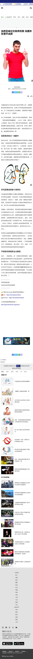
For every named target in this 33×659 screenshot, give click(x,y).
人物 (16, 597)
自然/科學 (16, 607)
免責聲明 (17, 651)
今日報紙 (16, 572)
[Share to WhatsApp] (19, 92)
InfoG (16, 587)
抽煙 (12, 371)
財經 (16, 585)
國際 (31, 17)
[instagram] (3, 627)
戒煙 (7, 371)
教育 (16, 614)
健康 (16, 602)
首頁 (2, 17)
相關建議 (4, 651)
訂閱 (28, 366)
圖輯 (16, 619)
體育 (16, 612)
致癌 (25, 371)
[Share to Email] (21, 92)
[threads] (9, 627)
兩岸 (27, 17)
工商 (16, 622)
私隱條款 (23, 651)
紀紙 (16, 609)
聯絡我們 (11, 651)
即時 (14, 17)
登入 (18, 366)
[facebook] (6, 627)
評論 (16, 594)
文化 (16, 604)
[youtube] (16, 627)
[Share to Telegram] (17, 92)
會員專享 (9, 17)
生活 (16, 599)
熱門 (19, 17)
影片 (16, 575)
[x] (13, 627)
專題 (16, 592)
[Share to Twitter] (15, 92)
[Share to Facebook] (13, 92)
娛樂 (16, 617)
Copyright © (5, 652)
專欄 (16, 590)
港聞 (23, 17)
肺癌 (17, 371)
